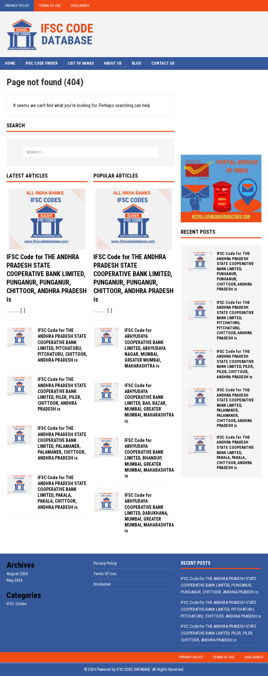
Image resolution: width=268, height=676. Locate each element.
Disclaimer (80, 6)
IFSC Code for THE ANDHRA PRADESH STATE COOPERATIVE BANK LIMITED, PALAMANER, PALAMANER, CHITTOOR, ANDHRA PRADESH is (235, 408)
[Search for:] (90, 152)
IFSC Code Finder (41, 63)
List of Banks (81, 63)
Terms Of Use (50, 6)
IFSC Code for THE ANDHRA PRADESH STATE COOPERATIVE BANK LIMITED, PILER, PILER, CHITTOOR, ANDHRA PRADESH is (235, 364)
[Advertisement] (221, 109)
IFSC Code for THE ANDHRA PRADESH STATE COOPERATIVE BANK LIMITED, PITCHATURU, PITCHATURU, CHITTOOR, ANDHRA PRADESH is (235, 320)
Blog (136, 63)
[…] (23, 310)
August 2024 (17, 573)
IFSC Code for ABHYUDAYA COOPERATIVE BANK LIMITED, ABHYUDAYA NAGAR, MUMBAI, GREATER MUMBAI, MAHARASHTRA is (145, 348)
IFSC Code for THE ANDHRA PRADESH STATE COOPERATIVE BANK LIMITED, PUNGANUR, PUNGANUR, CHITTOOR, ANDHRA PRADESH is (235, 271)
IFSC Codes (16, 603)
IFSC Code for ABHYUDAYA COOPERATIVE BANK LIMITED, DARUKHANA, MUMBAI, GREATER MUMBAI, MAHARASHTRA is (149, 513)
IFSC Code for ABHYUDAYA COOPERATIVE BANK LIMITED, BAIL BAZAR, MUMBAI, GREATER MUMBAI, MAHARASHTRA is (149, 403)
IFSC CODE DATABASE (133, 669)
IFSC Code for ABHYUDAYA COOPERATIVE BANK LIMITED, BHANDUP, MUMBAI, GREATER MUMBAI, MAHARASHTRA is (149, 458)
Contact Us (163, 63)
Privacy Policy (17, 6)
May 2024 (14, 580)
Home (10, 63)
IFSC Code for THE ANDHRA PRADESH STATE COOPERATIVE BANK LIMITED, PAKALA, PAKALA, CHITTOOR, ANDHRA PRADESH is (235, 452)
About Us (113, 63)
